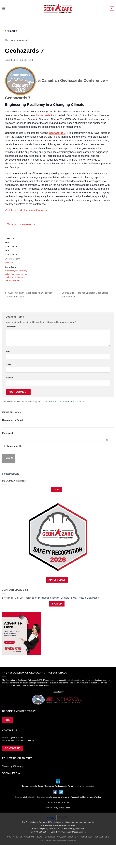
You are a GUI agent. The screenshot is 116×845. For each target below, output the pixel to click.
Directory (73, 837)
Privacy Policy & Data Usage (84, 598)
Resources (50, 837)
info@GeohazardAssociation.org (21, 740)
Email (9, 364)
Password (7, 433)
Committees (86, 837)
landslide (21, 277)
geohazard (10, 262)
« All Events (11, 31)
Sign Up (57, 604)
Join (57, 489)
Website (9, 377)
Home (8, 837)
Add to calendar (21, 224)
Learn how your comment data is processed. (64, 401)
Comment (11, 327)
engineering (21, 274)
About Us (17, 837)
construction (20, 271)
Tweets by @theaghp (12, 766)
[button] (4, 8)
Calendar (29, 837)
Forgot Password (10, 474)
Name (9, 351)
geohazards (10, 277)
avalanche (9, 271)
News (39, 837)
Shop (107, 837)
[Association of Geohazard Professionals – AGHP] (58, 8)
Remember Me (14, 446)
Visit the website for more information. (26, 210)
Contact (98, 837)
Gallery (61, 837)
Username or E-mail (12, 420)
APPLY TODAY (57, 580)
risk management (13, 280)
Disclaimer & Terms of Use (51, 598)
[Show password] (107, 439)
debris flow (9, 274)
